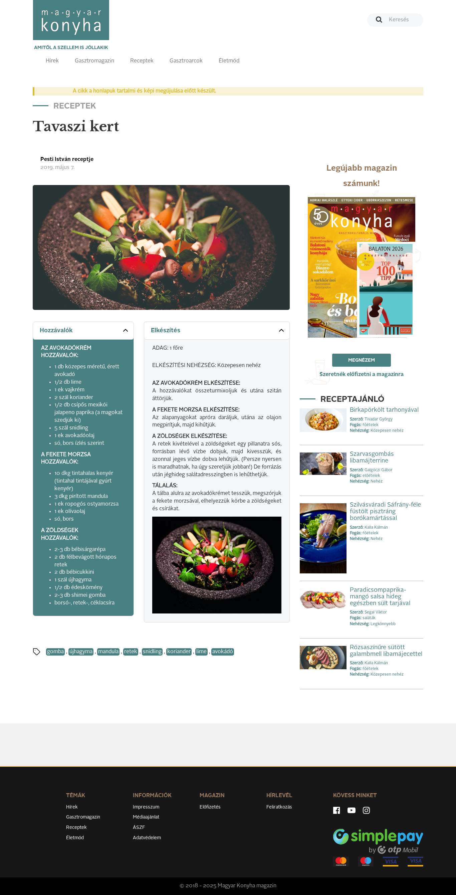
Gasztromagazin (94, 61)
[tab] (83, 331)
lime (201, 652)
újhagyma (80, 652)
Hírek (52, 61)
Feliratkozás (279, 807)
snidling (152, 652)
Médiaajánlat (146, 817)
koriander (179, 652)
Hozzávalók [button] (56, 331)
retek (130, 652)
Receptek (142, 61)
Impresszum (146, 807)
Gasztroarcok (186, 61)
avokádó (222, 652)
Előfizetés (210, 807)
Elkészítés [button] (165, 331)
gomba (55, 652)
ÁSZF (139, 827)
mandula (108, 652)
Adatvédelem (147, 838)
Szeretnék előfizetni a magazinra (361, 374)
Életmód (229, 61)
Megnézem (361, 360)
